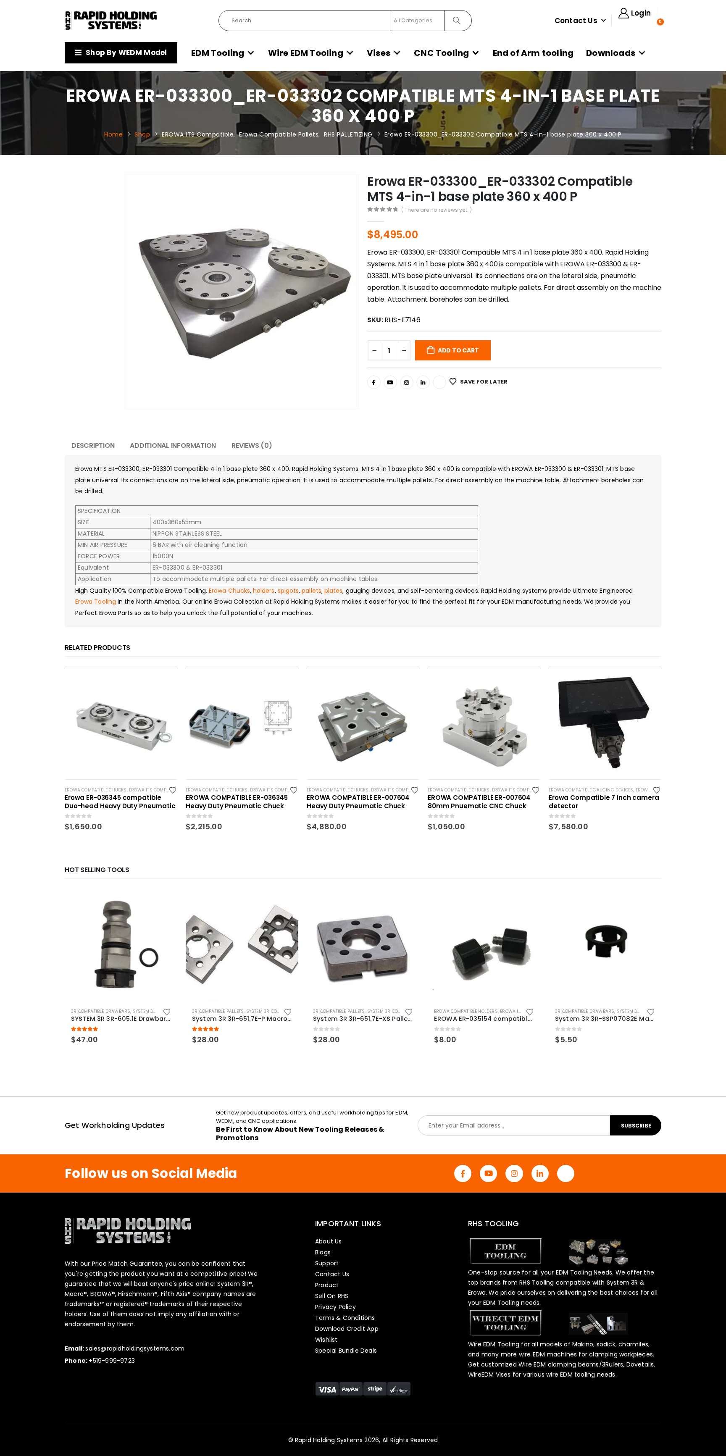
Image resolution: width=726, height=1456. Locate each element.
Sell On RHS (331, 1296)
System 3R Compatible (158, 1011)
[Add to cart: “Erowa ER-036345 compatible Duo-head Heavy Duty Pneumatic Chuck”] (163, 681)
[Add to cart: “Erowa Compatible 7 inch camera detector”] (647, 681)
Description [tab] (92, 445)
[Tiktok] (439, 382)
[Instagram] (406, 382)
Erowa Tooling (95, 601)
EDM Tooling (217, 53)
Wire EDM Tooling (305, 53)
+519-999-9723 (112, 1360)
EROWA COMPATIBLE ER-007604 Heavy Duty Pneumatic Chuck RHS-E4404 (358, 802)
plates (333, 590)
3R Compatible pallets (218, 1011)
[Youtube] (390, 382)
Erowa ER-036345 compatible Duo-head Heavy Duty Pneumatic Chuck (120, 802)
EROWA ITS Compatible (154, 790)
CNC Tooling (441, 53)
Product (327, 1285)
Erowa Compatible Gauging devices (591, 790)
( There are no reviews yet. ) (436, 209)
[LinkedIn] (423, 382)
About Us (328, 1241)
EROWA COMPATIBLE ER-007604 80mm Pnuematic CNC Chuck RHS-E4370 (479, 802)
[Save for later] (173, 789)
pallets (311, 590)
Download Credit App (347, 1329)
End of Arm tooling (533, 53)
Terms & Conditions (345, 1318)
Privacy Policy (335, 1307)
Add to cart (458, 350)
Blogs (323, 1252)
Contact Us (576, 21)
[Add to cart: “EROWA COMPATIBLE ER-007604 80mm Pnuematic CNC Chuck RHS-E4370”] (526, 681)
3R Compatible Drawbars (100, 1011)
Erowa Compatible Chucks (96, 790)
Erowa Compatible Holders (466, 1011)
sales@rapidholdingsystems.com (134, 1348)
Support (327, 1263)
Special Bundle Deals (346, 1350)
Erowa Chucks (229, 590)
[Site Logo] (111, 20)
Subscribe (636, 1125)
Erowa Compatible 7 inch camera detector (604, 802)
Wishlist (326, 1339)
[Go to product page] (121, 945)
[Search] (457, 21)
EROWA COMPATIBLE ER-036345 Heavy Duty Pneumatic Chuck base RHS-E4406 (237, 802)
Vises (378, 53)
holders (264, 590)
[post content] (121, 723)
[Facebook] (374, 382)
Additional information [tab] (173, 445)
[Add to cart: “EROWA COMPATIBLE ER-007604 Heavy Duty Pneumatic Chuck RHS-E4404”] (405, 681)
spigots (288, 590)
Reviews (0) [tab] (251, 445)
